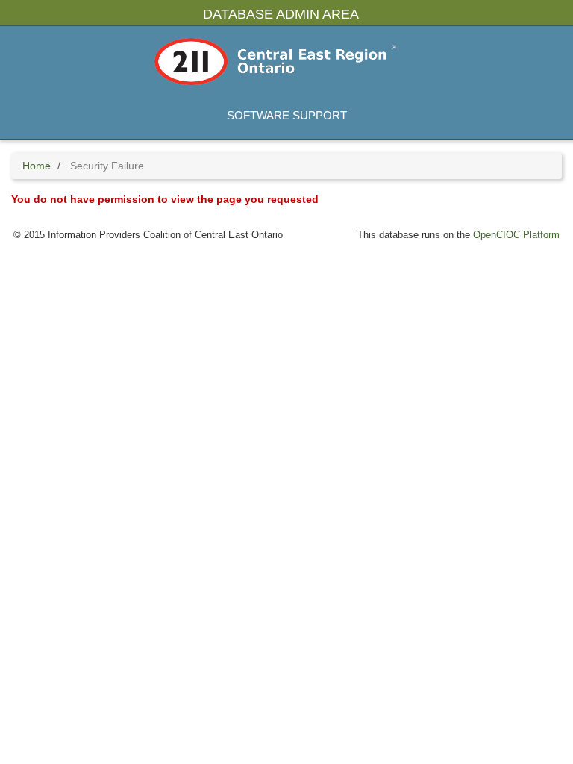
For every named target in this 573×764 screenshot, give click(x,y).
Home (36, 166)
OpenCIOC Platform (516, 235)
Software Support (287, 115)
